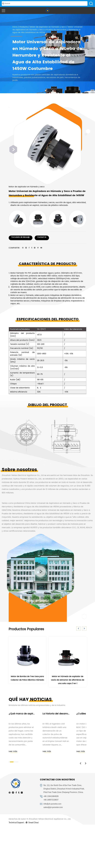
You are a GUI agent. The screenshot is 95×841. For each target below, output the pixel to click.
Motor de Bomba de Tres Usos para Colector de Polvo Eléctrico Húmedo (27, 678)
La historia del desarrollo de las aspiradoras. (68, 714)
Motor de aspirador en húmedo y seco (48, 26)
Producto (23, 26)
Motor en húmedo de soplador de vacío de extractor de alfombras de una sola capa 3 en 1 (67, 680)
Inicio (14, 26)
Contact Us (41, 237)
